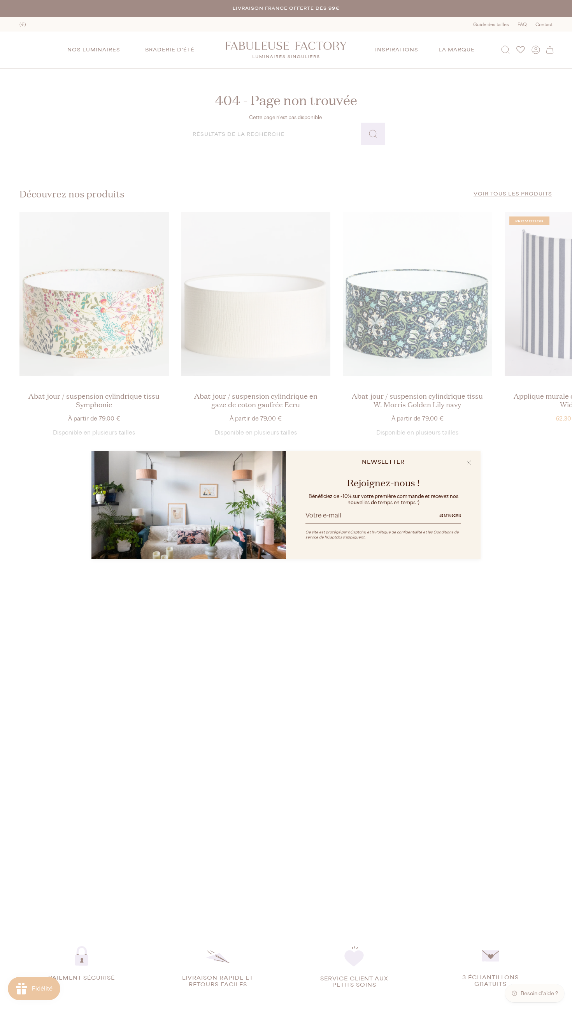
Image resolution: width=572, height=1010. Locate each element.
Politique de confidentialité (398, 532)
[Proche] (469, 462)
